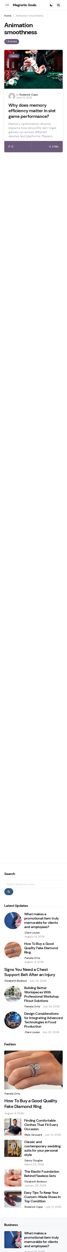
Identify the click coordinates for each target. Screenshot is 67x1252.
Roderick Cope (29, 94)
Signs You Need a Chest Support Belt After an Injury (29, 972)
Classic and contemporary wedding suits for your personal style (42, 1148)
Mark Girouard (33, 1135)
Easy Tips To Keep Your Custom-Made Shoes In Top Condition (42, 1197)
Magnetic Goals (24, 5)
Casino (14, 56)
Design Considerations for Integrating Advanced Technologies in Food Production (43, 1020)
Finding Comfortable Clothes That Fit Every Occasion (41, 1124)
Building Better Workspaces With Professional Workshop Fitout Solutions (41, 994)
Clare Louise (32, 932)
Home (7, 15)
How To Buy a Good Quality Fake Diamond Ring (41, 948)
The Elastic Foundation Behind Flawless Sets (41, 1173)
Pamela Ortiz (32, 958)
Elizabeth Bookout (16, 981)
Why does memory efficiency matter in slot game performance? (31, 110)
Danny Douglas (34, 1160)
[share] (11, 82)
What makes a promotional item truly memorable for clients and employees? (41, 920)
